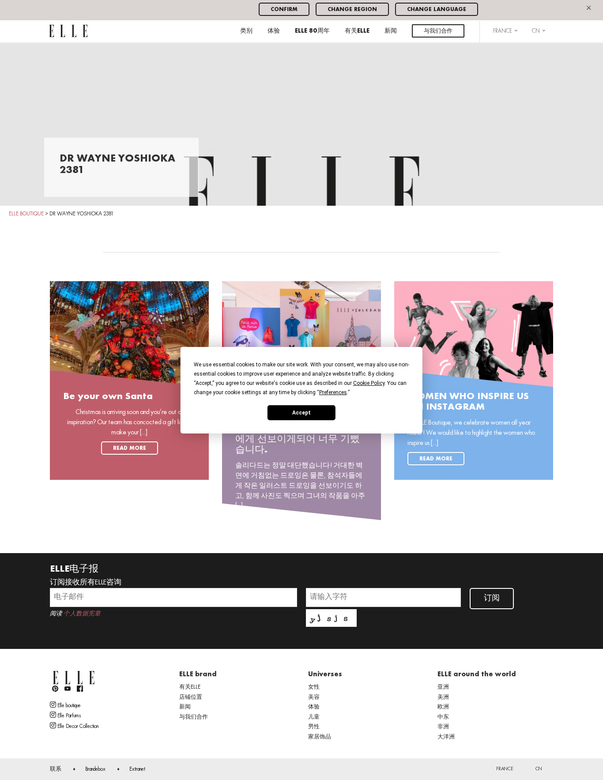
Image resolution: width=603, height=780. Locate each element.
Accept (301, 412)
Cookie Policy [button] (368, 383)
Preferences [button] (333, 392)
